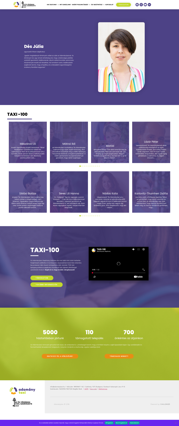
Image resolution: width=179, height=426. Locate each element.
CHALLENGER (165, 404)
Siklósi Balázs (27, 193)
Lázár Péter (151, 141)
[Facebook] (137, 4)
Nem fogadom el (121, 423)
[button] (79, 166)
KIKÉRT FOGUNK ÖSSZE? (80, 4)
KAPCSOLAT (109, 4)
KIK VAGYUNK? (52, 4)
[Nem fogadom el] (175, 423)
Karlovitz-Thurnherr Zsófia (151, 193)
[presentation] (11, 146)
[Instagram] (141, 4)
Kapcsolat (93, 389)
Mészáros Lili (28, 143)
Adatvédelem (134, 423)
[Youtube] (145, 4)
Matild (110, 146)
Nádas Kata (110, 193)
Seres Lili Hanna (69, 193)
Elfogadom (109, 423)
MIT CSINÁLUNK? (65, 4)
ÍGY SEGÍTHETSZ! (96, 4)
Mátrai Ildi (68, 143)
